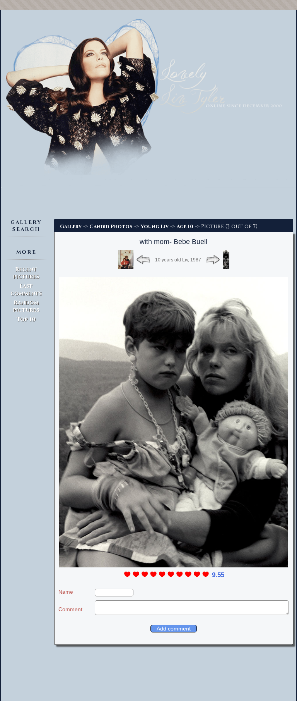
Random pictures (26, 306)
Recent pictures (26, 273)
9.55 (218, 575)
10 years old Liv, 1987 (178, 260)
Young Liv (154, 226)
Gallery (71, 226)
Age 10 (184, 226)
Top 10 (26, 319)
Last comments (26, 289)
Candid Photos (111, 226)
